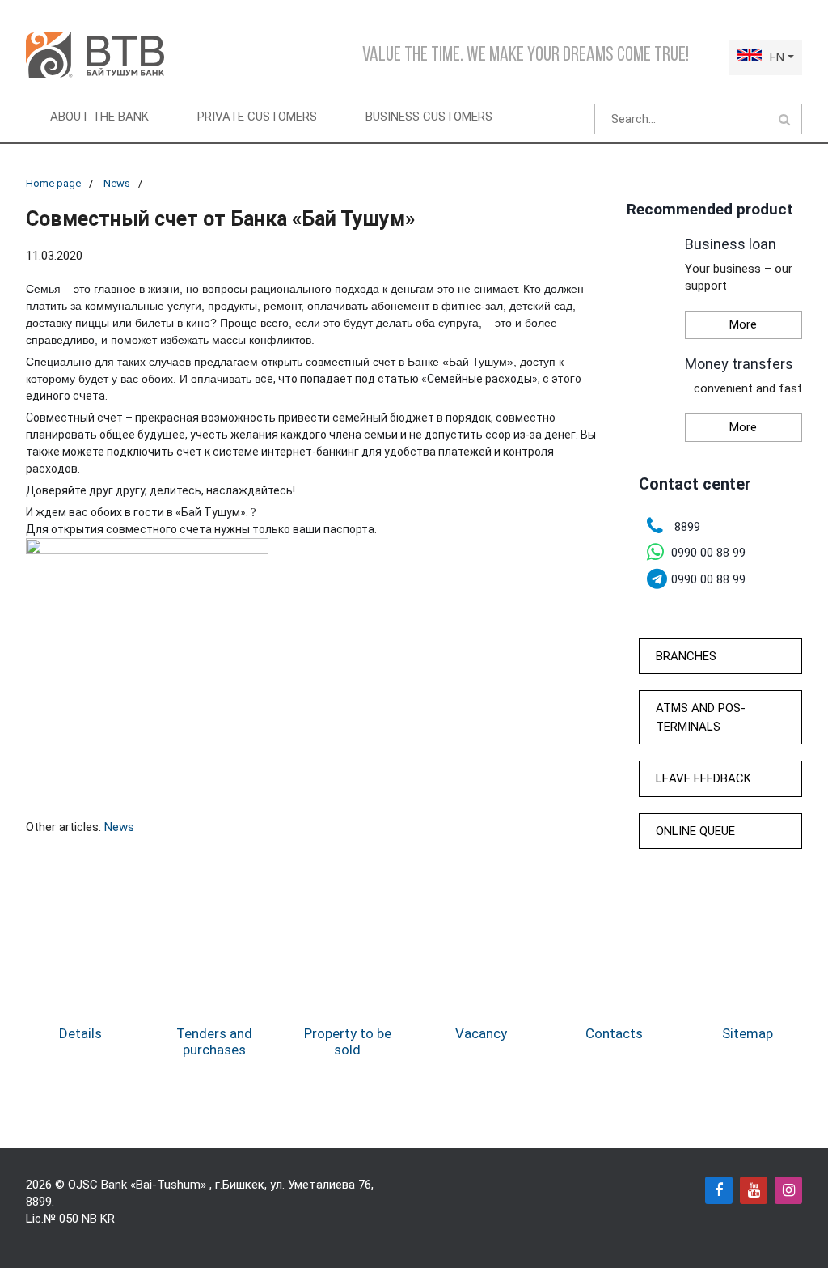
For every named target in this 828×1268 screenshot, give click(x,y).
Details (80, 1033)
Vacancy (481, 1033)
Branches (686, 656)
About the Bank (99, 116)
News (117, 183)
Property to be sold (347, 1041)
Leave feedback (703, 778)
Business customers (428, 116)
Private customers (257, 116)
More (743, 324)
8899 (39, 1201)
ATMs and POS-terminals (701, 717)
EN (777, 57)
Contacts (614, 1033)
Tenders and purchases (214, 1041)
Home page (53, 183)
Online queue (695, 831)
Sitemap (747, 1033)
